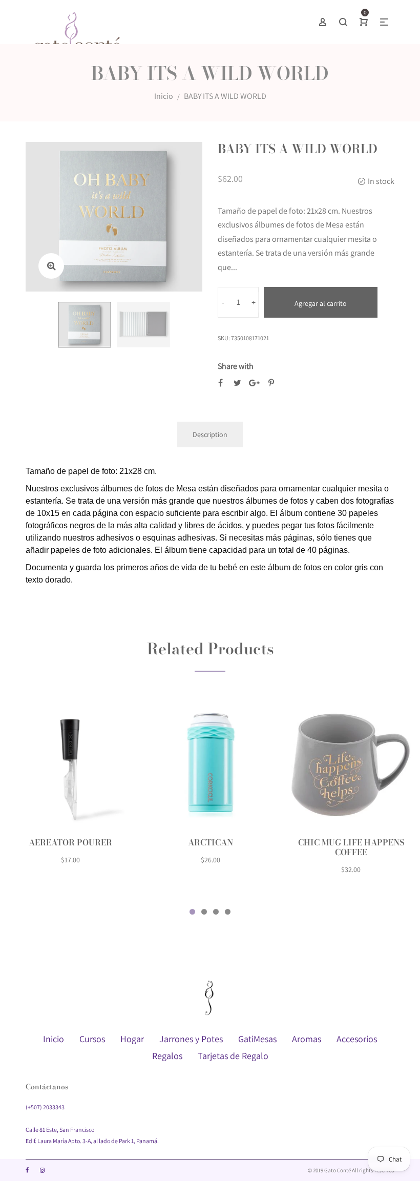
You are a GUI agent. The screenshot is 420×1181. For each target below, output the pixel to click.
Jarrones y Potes (191, 1039)
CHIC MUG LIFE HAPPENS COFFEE (351, 847)
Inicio (163, 96)
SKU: (224, 338)
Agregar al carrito (321, 303)
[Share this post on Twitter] (237, 383)
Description (210, 434)
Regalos (167, 1056)
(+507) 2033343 (45, 1107)
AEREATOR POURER (70, 842)
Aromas (306, 1039)
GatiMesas (257, 1039)
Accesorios (357, 1039)
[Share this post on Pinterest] (271, 383)
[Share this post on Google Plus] (254, 383)
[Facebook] (27, 1170)
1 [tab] (192, 912)
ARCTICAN (210, 842)
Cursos (92, 1039)
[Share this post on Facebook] (220, 383)
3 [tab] (216, 912)
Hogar (132, 1039)
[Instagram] (42, 1170)
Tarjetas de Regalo (233, 1056)
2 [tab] (204, 912)
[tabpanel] (70, 789)
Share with (236, 366)
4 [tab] (227, 912)
